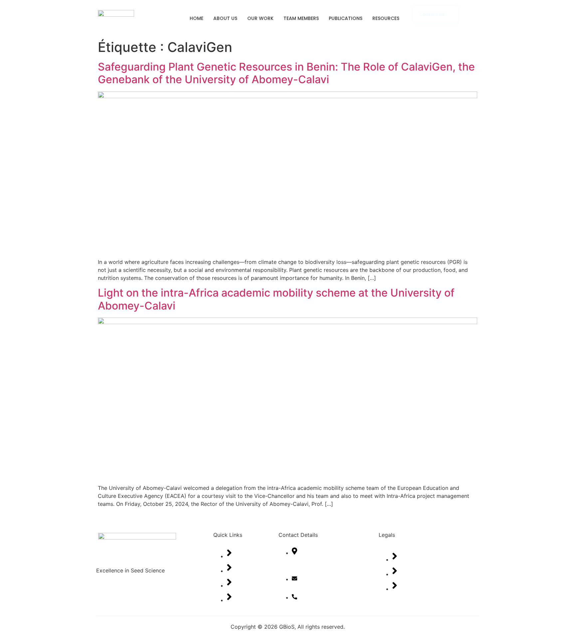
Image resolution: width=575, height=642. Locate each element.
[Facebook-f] (104, 597)
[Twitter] (129, 597)
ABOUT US (225, 18)
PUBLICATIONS (345, 18)
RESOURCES (385, 18)
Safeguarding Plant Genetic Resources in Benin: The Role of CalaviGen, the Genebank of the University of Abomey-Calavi (286, 73)
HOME (196, 18)
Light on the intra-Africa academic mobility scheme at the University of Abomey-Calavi (276, 299)
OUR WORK (260, 18)
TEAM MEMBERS (301, 18)
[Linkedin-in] (179, 597)
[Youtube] (154, 597)
